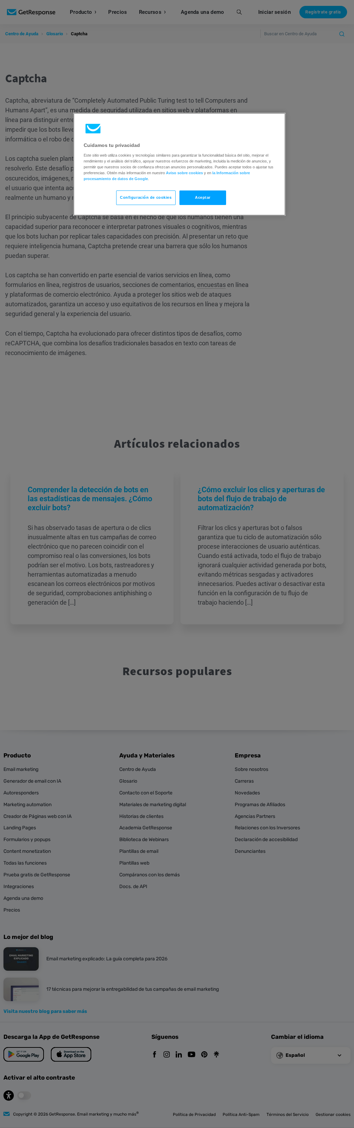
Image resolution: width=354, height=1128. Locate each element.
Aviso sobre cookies (184, 173)
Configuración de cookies (146, 197)
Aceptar (203, 197)
